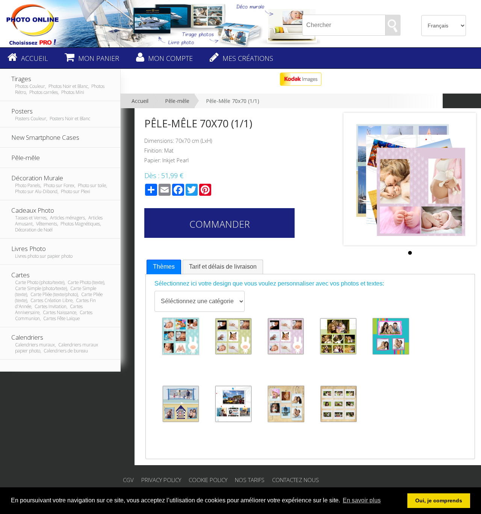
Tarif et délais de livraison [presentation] (223, 266)
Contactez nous (295, 480)
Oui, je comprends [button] (438, 500)
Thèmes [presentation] (164, 266)
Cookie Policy (208, 480)
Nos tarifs (250, 480)
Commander (219, 224)
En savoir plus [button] (362, 500)
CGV (128, 480)
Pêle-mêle (177, 100)
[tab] (164, 267)
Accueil (140, 100)
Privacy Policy (161, 480)
